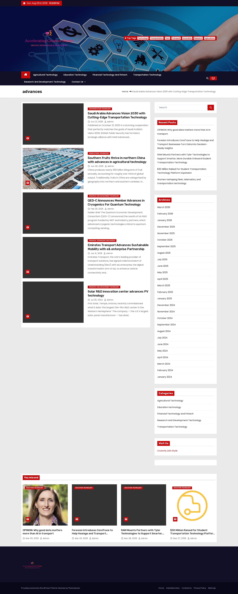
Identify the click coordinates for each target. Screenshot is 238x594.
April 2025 (162, 279)
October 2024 (165, 318)
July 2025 (162, 259)
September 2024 (166, 324)
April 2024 (162, 357)
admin (110, 121)
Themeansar (74, 588)
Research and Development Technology (45, 81)
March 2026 (163, 207)
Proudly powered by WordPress (35, 588)
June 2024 (162, 344)
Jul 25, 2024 (97, 299)
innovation (187, 38)
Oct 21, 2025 (97, 121)
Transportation (156, 38)
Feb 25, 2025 (97, 208)
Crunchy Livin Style (167, 450)
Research (198, 38)
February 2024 (165, 370)
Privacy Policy (200, 588)
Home (125, 91)
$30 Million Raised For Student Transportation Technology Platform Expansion (192, 533)
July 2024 (162, 337)
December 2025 (166, 226)
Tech (167, 38)
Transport (176, 38)
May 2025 (162, 272)
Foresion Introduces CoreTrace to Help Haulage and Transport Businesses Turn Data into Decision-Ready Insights (185, 144)
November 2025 (166, 233)
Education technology (75, 74)
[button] (207, 78)
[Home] (25, 74)
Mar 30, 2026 (32, 538)
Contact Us (78, 81)
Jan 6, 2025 (97, 253)
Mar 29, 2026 (82, 538)
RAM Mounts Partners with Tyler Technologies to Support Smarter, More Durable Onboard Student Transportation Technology (184, 158)
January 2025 (164, 298)
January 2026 (164, 220)
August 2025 (164, 252)
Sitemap (212, 588)
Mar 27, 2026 (180, 538)
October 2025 (164, 239)
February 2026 (165, 213)
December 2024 (166, 305)
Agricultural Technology (45, 74)
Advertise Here (173, 588)
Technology (143, 38)
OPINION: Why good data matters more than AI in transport (42, 532)
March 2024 (163, 363)
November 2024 (166, 311)
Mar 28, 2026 (131, 538)
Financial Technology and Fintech (110, 74)
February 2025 (165, 292)
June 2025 (162, 266)
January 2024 (164, 376)
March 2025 (163, 285)
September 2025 (166, 246)
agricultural (210, 38)
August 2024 (164, 331)
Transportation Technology (147, 74)
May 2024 (162, 350)
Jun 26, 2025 (97, 166)
